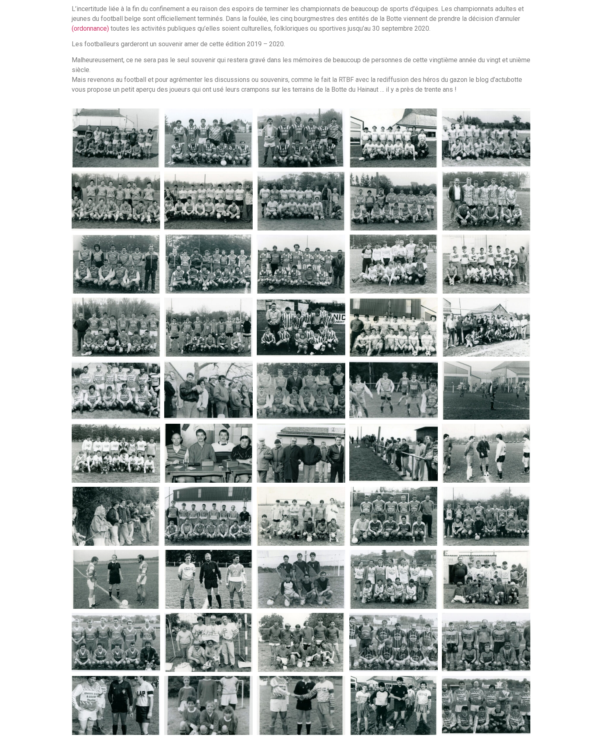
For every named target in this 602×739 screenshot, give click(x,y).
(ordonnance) (90, 28)
